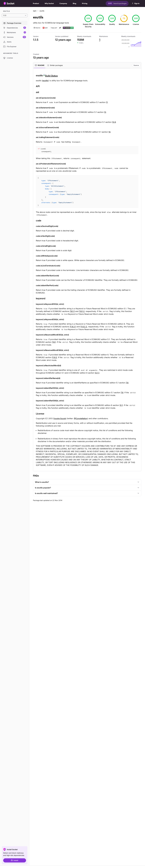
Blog (74, 3)
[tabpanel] (87, 270)
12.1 (121, 405)
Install (16, 860)
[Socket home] (9, 3)
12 (105, 112)
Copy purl (54, 28)
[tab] (39, 65)
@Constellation (80, 418)
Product (36, 3)
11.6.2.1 (73, 326)
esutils (45, 80)
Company (63, 3)
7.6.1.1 (72, 311)
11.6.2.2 (83, 326)
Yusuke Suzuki (59, 418)
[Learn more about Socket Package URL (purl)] (60, 28)
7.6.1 (54, 342)
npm (34, 11)
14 (109, 132)
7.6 (127, 383)
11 (107, 102)
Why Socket (49, 3)
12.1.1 (97, 373)
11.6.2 (54, 357)
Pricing (84, 3)
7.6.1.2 (81, 311)
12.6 (114, 122)
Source (136, 65)
